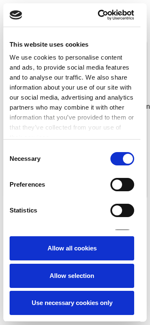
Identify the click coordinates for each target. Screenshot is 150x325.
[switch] (122, 184)
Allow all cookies (72, 248)
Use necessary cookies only (72, 302)
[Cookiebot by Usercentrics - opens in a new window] (100, 15)
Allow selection (72, 275)
